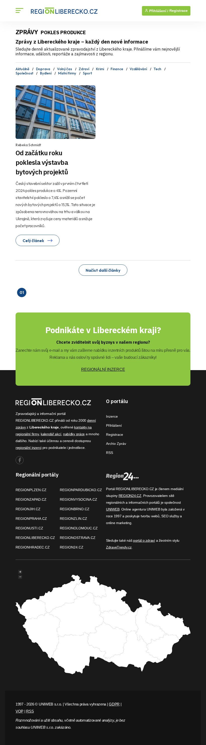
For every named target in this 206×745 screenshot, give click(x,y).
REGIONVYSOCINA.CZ (78, 499)
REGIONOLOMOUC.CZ (79, 528)
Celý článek (34, 240)
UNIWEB (112, 509)
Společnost (24, 73)
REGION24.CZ (71, 547)
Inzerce (112, 416)
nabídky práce (74, 434)
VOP (19, 711)
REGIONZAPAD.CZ (31, 499)
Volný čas (64, 69)
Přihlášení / (158, 11)
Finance (117, 69)
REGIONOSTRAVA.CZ (77, 538)
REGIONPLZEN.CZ (31, 490)
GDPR (114, 704)
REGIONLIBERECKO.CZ (35, 538)
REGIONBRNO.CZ (74, 509)
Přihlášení (114, 425)
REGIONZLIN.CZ (73, 519)
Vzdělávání (138, 69)
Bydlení (45, 73)
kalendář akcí (51, 434)
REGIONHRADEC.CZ (33, 547)
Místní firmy (67, 73)
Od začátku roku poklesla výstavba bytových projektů (42, 162)
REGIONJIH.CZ (28, 509)
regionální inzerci (28, 448)
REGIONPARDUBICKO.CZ (81, 490)
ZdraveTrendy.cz (119, 547)
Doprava (43, 69)
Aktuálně (22, 69)
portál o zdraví (144, 540)
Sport (87, 73)
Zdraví (84, 69)
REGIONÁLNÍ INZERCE (103, 369)
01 (22, 292)
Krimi (100, 69)
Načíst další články (103, 270)
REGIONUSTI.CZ (29, 528)
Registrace (178, 11)
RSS (109, 453)
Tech (157, 69)
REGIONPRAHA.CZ (31, 519)
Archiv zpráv (116, 444)
